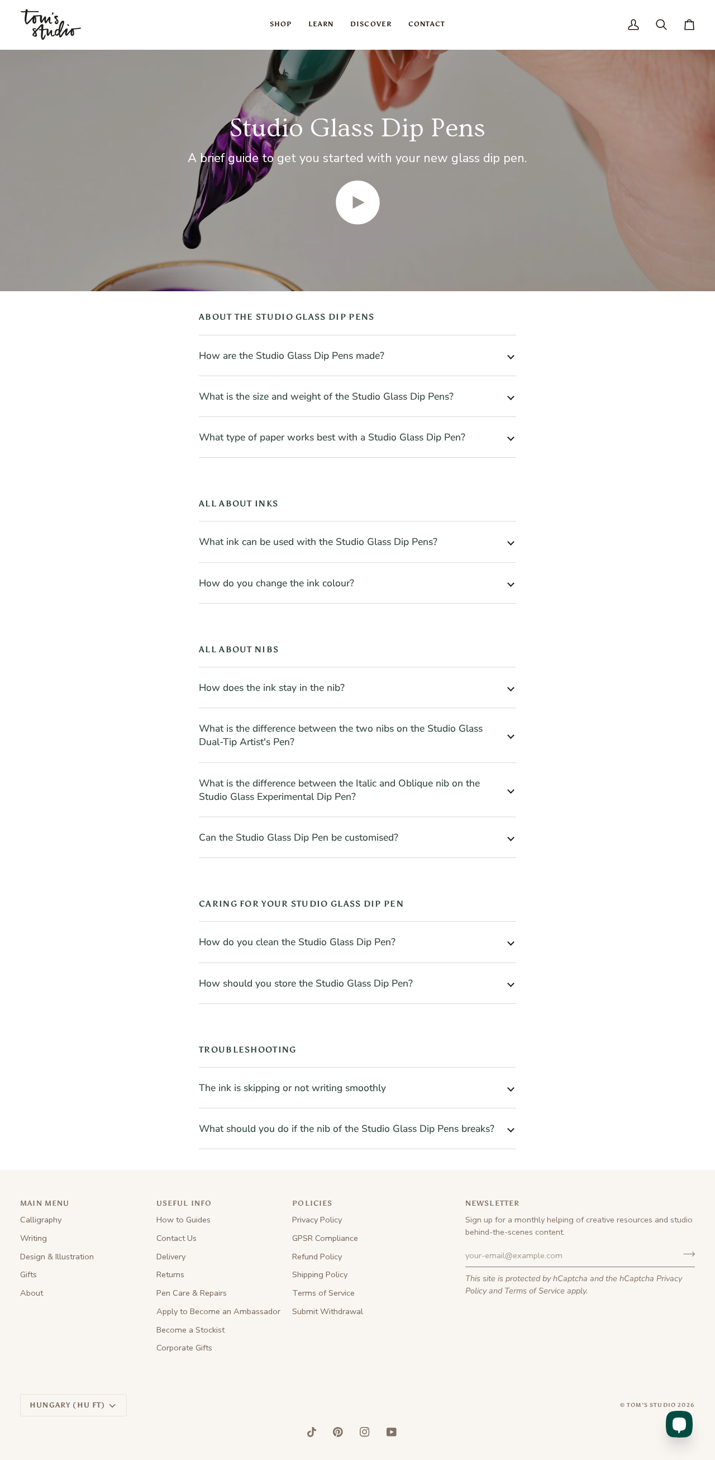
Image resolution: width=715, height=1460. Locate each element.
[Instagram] (365, 1432)
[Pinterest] (338, 1432)
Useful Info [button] (184, 1203)
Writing (33, 1238)
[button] (280, 24)
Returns (170, 1274)
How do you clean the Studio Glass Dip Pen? (297, 942)
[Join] (685, 1254)
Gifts (28, 1274)
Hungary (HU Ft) (68, 1405)
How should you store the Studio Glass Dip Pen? (306, 983)
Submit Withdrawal (327, 1311)
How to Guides (183, 1219)
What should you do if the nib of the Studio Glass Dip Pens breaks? (346, 1128)
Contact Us (176, 1238)
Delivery (170, 1256)
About (31, 1292)
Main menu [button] (45, 1203)
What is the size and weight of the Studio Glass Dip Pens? (326, 396)
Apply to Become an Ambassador (218, 1311)
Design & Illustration (57, 1256)
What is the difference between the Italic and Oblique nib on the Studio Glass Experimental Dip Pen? (339, 789)
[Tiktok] (311, 1432)
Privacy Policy (317, 1219)
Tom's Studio (651, 1405)
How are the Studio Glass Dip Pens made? (291, 355)
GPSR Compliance (325, 1238)
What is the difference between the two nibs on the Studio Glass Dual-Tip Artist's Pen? (341, 735)
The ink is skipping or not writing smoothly (292, 1087)
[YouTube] (392, 1432)
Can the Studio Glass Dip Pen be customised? (298, 837)
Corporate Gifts (184, 1347)
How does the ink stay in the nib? (272, 687)
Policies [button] (312, 1203)
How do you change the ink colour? (276, 583)
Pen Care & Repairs (191, 1292)
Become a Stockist (190, 1329)
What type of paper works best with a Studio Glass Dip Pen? (332, 437)
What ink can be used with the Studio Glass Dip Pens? (318, 541)
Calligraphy (40, 1219)
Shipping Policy (319, 1274)
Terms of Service (534, 1290)
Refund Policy (317, 1256)
